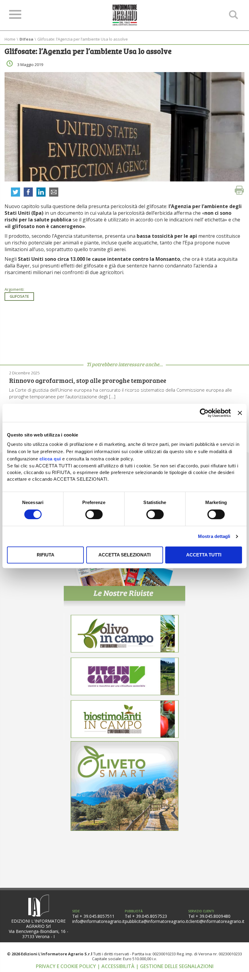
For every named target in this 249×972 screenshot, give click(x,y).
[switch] (94, 514)
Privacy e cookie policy (66, 966)
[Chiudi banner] (240, 413)
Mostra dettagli (214, 536)
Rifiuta (45, 554)
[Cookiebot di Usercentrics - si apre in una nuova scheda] (204, 412)
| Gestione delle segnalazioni (174, 966)
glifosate (19, 296)
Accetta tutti (203, 554)
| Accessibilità (116, 966)
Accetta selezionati (124, 554)
